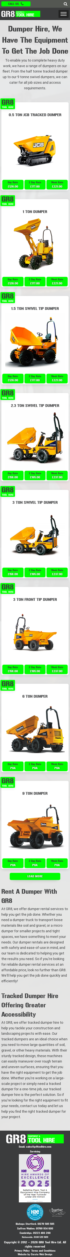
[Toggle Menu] (63, 14)
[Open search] (65, 4)
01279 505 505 (46, 1223)
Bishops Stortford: (26, 1223)
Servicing (35, 1151)
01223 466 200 (42, 1233)
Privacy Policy (22, 1250)
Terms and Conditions (43, 1250)
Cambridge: (26, 1233)
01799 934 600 (44, 1228)
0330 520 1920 (41, 1237)
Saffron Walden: (26, 1228)
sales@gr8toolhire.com (38, 1146)
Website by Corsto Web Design (35, 1254)
